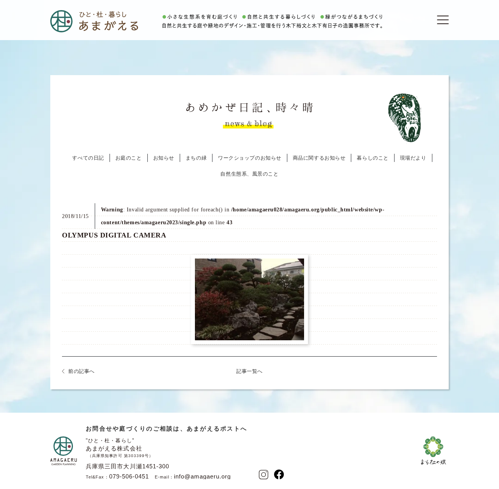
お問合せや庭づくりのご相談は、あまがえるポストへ (166, 428)
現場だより (413, 158)
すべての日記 (88, 158)
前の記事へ (81, 371)
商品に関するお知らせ (319, 158)
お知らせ (163, 158)
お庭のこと (128, 158)
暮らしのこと (372, 158)
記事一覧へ (249, 371)
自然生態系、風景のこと (249, 174)
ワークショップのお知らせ (249, 158)
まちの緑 (196, 158)
